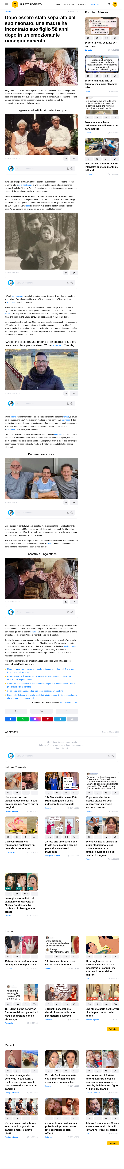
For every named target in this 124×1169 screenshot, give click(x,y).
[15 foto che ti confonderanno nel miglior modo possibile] (21, 945)
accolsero (11, 302)
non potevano (17, 296)
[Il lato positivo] (27, 4)
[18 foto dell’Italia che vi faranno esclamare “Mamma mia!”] (102, 64)
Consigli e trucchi (11, 852)
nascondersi (11, 429)
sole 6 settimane (25, 185)
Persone (8, 12)
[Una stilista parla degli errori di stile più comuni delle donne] (102, 993)
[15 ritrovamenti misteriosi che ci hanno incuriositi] (62, 945)
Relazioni (48, 1137)
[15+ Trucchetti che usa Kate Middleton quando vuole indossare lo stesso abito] (62, 781)
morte (7, 314)
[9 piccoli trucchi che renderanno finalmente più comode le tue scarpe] (21, 825)
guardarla (34, 632)
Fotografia (9, 1023)
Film (87, 979)
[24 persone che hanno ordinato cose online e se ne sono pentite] (102, 106)
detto (50, 544)
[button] (16, 711)
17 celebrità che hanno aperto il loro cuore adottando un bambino (35, 691)
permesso (66, 420)
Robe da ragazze (92, 1020)
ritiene (13, 417)
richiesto (58, 434)
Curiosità (88, 50)
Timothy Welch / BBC (69, 702)
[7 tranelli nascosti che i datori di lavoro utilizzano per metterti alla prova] (62, 993)
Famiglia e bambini (12, 811)
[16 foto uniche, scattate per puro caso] (102, 26)
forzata (66, 417)
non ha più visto (70, 646)
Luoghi (87, 91)
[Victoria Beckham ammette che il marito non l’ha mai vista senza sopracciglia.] (62, 1059)
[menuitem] (57, 4)
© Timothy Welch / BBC (12, 158)
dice (28, 206)
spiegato (57, 345)
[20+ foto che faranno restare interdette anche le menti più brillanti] (102, 147)
